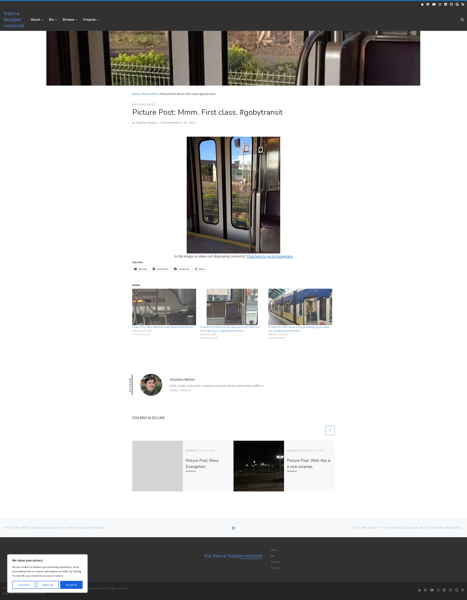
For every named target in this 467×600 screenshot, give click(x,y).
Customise (24, 584)
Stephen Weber (146, 122)
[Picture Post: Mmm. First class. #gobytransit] (233, 194)
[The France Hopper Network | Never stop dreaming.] (14, 18)
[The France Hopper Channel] (434, 4)
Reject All (48, 584)
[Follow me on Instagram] (440, 4)
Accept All (71, 584)
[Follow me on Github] (451, 4)
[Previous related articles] (320, 430)
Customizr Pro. (38, 593)
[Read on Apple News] (422, 4)
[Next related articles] (330, 430)
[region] (47, 573)
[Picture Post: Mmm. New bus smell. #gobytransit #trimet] (164, 307)
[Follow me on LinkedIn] (445, 4)
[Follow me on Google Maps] (457, 4)
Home (136, 94)
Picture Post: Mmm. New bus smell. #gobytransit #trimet (162, 327)
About (274, 549)
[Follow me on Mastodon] (428, 4)
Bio (273, 555)
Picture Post (150, 94)
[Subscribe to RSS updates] (463, 4)
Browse (275, 562)
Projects (276, 568)
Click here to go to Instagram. (270, 256)
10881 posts (180, 390)
